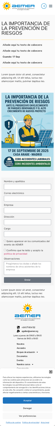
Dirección (9, 217)
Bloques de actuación (26, 352)
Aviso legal (45, 422)
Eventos (20, 360)
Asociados (21, 348)
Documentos (22, 356)
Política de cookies (13, 422)
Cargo (7, 228)
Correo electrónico (14, 193)
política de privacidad (15, 253)
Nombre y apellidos (14, 181)
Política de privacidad (30, 422)
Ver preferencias (27, 416)
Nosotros (20, 344)
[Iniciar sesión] (44, 6)
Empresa (8, 205)
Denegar (27, 408)
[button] (50, 371)
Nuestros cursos (23, 364)
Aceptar (27, 400)
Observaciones (12, 259)
